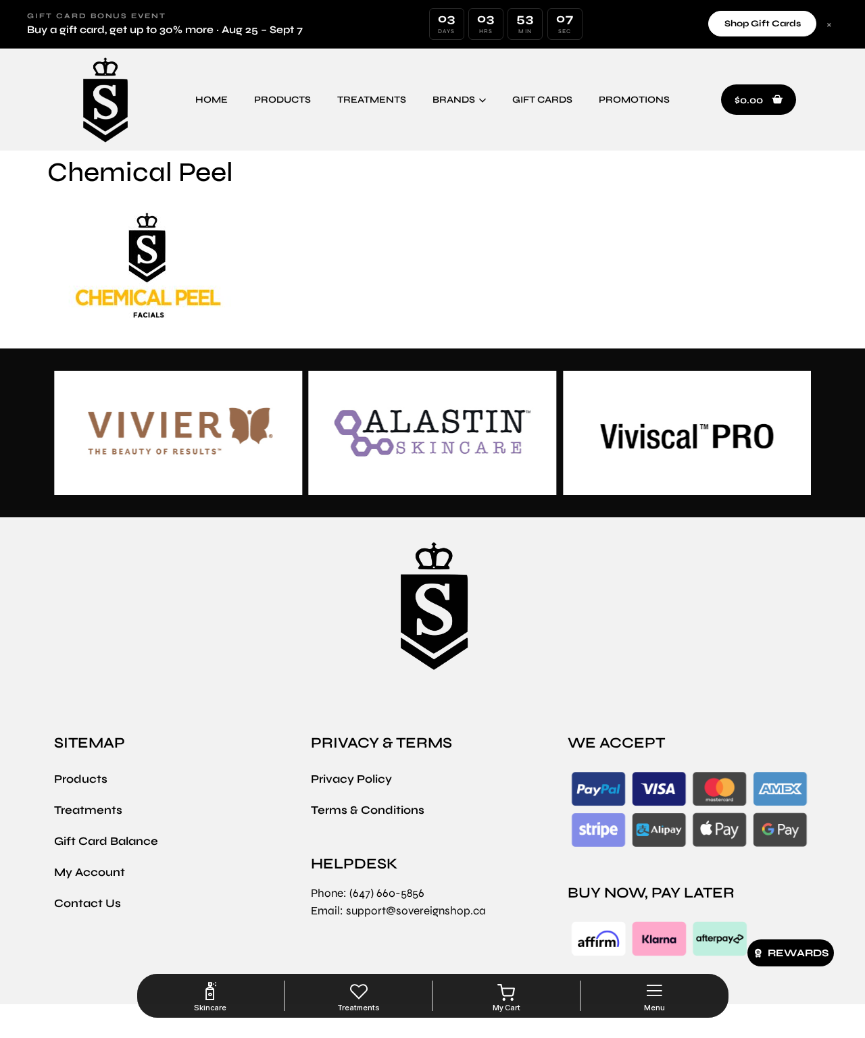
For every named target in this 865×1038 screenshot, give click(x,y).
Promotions (634, 99)
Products (282, 99)
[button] (758, 99)
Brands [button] (453, 99)
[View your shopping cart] (506, 993)
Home (211, 99)
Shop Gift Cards (762, 23)
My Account (89, 872)
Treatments (371, 99)
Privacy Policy (351, 779)
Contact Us (87, 903)
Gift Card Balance (106, 841)
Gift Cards (542, 99)
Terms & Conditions (367, 810)
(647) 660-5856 (386, 893)
